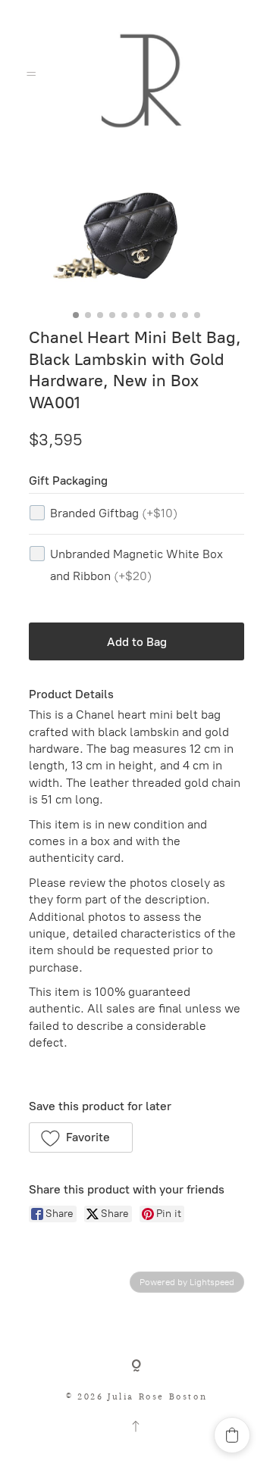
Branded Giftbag (113, 513)
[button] (81, 1137)
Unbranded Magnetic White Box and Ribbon (136, 565)
